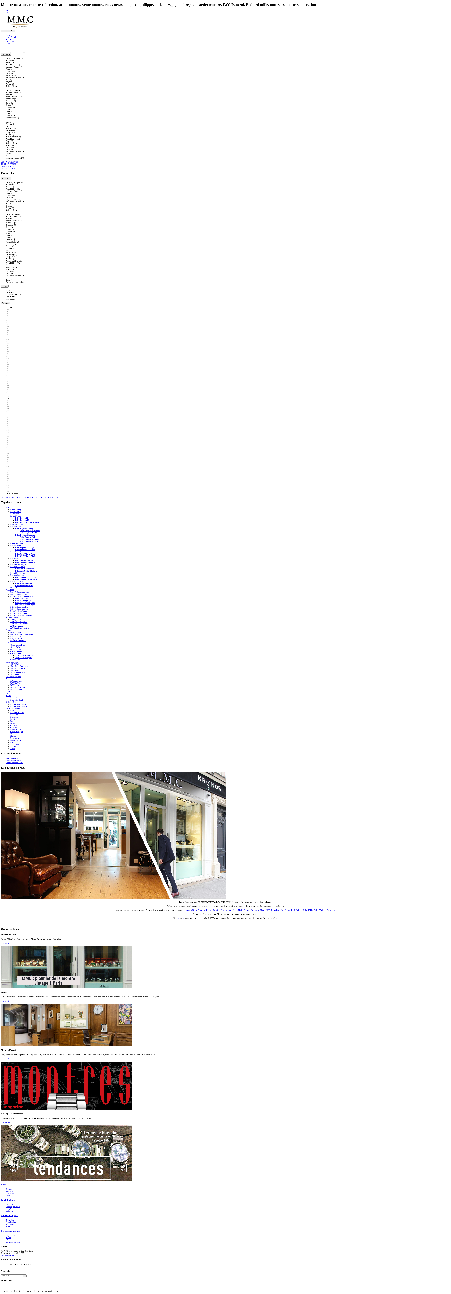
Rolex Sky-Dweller (17, 573)
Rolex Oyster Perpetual (19, 565)
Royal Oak (10, 1220)
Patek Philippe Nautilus (19, 609)
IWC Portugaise (16, 689)
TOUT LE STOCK (8, 164)
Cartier (8, 643)
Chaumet (13, 725)
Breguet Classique (17, 632)
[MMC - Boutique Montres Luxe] (113, 898)
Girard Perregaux (16, 732)
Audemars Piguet (12, 617)
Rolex (8, 507)
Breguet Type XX (17, 639)
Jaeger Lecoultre (12, 662)
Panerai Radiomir (16, 700)
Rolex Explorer (16, 545)
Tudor (8, 694)
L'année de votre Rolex (14, 763)
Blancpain (14, 717)
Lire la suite (5, 943)
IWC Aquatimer (16, 681)
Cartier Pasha (15, 647)
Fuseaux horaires (12, 758)
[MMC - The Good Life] (66, 1045)
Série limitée (10, 1224)
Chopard (13, 727)
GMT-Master (10, 1193)
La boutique (10, 41)
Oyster (8, 1195)
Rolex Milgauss (16, 558)
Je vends (9, 39)
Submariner (10, 1191)
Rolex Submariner (17, 575)
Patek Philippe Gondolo (19, 607)
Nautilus (9, 1207)
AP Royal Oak (15, 620)
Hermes (13, 734)
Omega (8, 691)
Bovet (12, 719)
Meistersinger (15, 738)
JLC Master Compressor (19, 666)
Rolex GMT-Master (17, 552)
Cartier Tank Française (23, 658)
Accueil (8, 35)
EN (7, 13)
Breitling (13, 721)
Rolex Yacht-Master (17, 581)
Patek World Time (21, 598)
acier (177, 918)
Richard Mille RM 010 (18, 706)
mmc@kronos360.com (9, 1255)
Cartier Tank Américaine (24, 656)
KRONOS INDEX (8, 168)
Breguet (9, 630)
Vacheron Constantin (13, 677)
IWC (7, 679)
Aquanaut (16, 1207)
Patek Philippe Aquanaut (19, 592)
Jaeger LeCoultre (277, 910)
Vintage (8, 1226)
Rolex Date (14, 514)
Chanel (229, 910)
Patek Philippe (11, 590)
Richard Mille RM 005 (18, 704)
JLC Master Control (17, 668)
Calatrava (9, 1205)
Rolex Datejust (15, 516)
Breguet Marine (16, 636)
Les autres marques (13, 708)
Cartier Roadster (16, 649)
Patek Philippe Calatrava (19, 594)
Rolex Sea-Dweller (17, 567)
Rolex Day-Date (16, 524)
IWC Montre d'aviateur (18, 687)
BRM (12, 711)
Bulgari (13, 723)
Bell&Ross (14, 715)
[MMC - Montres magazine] (66, 1109)
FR (7, 10)
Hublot (13, 736)
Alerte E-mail (11, 37)
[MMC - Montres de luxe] (66, 988)
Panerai (8, 696)
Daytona (9, 1189)
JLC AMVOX (15, 664)
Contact (8, 43)
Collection (9, 1211)
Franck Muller (15, 730)
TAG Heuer (14, 744)
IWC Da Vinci (15, 683)
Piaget (12, 742)
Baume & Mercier (17, 713)
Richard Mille (11, 702)
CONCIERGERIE (8, 166)
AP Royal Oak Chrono (18, 622)
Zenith (12, 749)
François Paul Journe (251, 910)
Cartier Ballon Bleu (17, 645)
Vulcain (13, 747)
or (183, 918)
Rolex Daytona (16, 526)
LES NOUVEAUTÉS (9, 162)
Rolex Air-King (16, 512)
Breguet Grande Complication (21, 634)
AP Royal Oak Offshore (19, 624)
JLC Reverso (15, 670)
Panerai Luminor (16, 698)
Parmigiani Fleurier (17, 740)
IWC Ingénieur (15, 685)
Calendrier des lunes (13, 761)
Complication (11, 1209)
